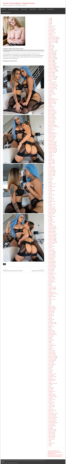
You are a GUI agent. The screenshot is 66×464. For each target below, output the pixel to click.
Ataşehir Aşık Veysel (51, 50)
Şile (49, 386)
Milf (49, 327)
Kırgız (49, 285)
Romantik (50, 367)
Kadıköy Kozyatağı (51, 239)
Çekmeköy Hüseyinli (52, 151)
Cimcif (49, 156)
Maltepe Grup (50, 310)
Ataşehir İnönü (50, 64)
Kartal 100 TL (50, 250)
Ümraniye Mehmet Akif (52, 422)
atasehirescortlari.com (58, 452)
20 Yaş (49, 22)
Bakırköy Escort (51, 106)
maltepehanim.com (58, 456)
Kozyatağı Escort (51, 292)
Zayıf (49, 444)
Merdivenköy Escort (51, 323)
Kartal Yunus (50, 276)
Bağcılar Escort (51, 98)
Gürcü (49, 205)
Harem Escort (50, 208)
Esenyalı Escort (51, 174)
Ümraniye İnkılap (51, 421)
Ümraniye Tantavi (51, 425)
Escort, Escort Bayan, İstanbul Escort (19, 3)
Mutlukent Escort (51, 331)
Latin (49, 300)
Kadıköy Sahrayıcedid (52, 242)
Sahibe (49, 372)
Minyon (49, 329)
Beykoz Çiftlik (50, 114)
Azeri (49, 95)
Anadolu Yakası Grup (52, 39)
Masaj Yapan (50, 315)
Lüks (49, 303)
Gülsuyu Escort (51, 204)
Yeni (49, 440)
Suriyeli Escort (50, 399)
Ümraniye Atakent (51, 414)
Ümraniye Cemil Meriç (52, 417)
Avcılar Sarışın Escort (52, 84)
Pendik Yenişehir (51, 364)
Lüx (49, 304)
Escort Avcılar (50, 167)
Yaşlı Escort (50, 439)
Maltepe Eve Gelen (51, 308)
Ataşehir (49, 49)
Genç (49, 193)
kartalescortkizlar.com (51, 453)
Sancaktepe (50, 375)
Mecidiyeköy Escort (51, 322)
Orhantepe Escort (51, 345)
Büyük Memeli (50, 132)
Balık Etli (49, 107)
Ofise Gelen (50, 335)
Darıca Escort (50, 159)
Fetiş (4, 264)
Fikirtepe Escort (51, 186)
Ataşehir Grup (50, 61)
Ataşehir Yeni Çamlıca (52, 76)
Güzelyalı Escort (51, 206)
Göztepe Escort (51, 201)
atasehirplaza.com (56, 450)
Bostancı (49, 128)
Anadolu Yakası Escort (13, 9)
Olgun (49, 338)
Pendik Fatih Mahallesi (52, 356)
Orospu (49, 346)
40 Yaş (49, 23)
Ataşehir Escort (51, 56)
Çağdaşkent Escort (51, 136)
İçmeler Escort (50, 213)
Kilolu (49, 284)
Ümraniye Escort (51, 418)
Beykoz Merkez (51, 121)
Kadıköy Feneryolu (51, 235)
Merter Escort (50, 326)
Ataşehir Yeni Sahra (51, 77)
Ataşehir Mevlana (51, 68)
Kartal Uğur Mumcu (51, 273)
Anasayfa (4, 9)
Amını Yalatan (50, 35)
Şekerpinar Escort (51, 379)
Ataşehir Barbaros (51, 53)
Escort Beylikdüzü (51, 170)
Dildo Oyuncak (50, 160)
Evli (49, 181)
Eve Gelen (50, 178)
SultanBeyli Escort (51, 395)
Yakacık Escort (50, 437)
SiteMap (3, 461)
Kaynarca (50, 280)
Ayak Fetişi (50, 90)
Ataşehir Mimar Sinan (52, 69)
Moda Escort (50, 330)
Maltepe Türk (50, 311)
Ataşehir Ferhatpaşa (51, 58)
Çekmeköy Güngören (52, 148)
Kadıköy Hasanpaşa (51, 238)
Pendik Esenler (51, 352)
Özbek (49, 349)
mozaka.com (50, 450)
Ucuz (49, 407)
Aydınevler (50, 91)
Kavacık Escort (51, 277)
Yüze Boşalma (50, 443)
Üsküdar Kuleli (50, 433)
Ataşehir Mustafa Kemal (52, 71)
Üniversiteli (50, 426)
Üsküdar (49, 428)
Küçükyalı (50, 295)
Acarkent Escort (51, 26)
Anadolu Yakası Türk (52, 41)
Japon (49, 223)
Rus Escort (50, 369)
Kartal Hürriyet (50, 259)
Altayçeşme (50, 31)
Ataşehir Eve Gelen (51, 57)
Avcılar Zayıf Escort (51, 87)
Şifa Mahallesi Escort (52, 383)
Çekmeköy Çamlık (51, 144)
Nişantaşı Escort (51, 333)
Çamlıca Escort (51, 137)
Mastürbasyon (50, 319)
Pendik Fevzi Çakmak (52, 357)
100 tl (49, 18)
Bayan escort (50, 109)
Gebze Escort (41, 9)
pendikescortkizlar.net (51, 454)
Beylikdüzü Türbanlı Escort (53, 126)
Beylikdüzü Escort (6, 12)
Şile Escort (50, 387)
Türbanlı (49, 403)
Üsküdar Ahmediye (51, 429)
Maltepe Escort (51, 307)
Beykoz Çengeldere (51, 113)
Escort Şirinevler (51, 171)
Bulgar (49, 130)
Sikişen (49, 384)
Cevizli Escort (50, 155)
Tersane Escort (51, 402)
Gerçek (49, 197)
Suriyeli (49, 398)
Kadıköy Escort (51, 232)
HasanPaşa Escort (51, 209)
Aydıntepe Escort (51, 94)
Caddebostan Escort (51, 133)
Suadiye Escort (51, 394)
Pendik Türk (50, 361)
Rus (49, 368)
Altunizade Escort (51, 33)
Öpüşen (49, 341)
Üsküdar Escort (51, 432)
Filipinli (49, 187)
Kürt (49, 297)
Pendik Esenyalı (51, 353)
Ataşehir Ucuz (50, 75)
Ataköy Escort (50, 46)
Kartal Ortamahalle (51, 266)
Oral (49, 342)
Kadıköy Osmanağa (51, 240)
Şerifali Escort (50, 380)
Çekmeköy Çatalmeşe (52, 145)
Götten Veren (50, 198)
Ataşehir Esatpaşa (51, 54)
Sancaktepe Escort (51, 376)
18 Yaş (49, 19)
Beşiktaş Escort (51, 110)
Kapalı (49, 247)
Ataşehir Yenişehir (51, 79)
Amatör (49, 34)
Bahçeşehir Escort (51, 103)
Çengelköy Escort (51, 152)
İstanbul (49, 220)
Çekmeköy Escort (51, 147)
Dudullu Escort (50, 163)
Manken (49, 314)
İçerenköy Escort (51, 212)
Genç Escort (50, 194)
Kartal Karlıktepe (51, 261)
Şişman (49, 390)
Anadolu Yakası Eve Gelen (53, 38)
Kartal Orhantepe (51, 265)
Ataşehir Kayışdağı (51, 65)
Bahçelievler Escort (51, 102)
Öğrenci (49, 337)
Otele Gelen (50, 348)
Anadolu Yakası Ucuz (52, 42)
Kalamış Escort (51, 243)
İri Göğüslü (50, 219)
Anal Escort (50, 45)
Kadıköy (49, 224)
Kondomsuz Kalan (51, 288)
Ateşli (49, 80)
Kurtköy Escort (50, 299)
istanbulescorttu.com (59, 454)
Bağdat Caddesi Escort (52, 99)
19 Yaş (49, 20)
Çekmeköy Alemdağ (51, 141)
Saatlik (49, 371)
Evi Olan (49, 179)
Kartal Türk (50, 270)
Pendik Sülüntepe (51, 360)
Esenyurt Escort (51, 175)
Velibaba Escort (51, 436)
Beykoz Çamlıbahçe (51, 111)
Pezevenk (50, 365)
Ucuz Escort (50, 409)
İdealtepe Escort (51, 216)
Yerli (49, 441)
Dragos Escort (50, 162)
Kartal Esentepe (51, 255)
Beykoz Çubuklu (51, 117)
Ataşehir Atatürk (51, 52)
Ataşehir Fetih (50, 60)
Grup (49, 202)
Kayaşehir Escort (51, 278)
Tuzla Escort (50, 406)
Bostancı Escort (51, 129)
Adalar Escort (50, 30)
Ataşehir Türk (50, 73)
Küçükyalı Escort (51, 296)
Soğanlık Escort (51, 391)
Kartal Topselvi (50, 269)
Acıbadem (50, 27)
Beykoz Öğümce (51, 122)
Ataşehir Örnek (51, 72)
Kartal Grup (50, 258)
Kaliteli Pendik (50, 246)
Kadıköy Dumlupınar (51, 228)
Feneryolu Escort (51, 183)
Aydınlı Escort (50, 92)
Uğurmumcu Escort (51, 410)
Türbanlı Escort (51, 405)
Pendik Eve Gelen (51, 354)
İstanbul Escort (50, 221)
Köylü (49, 291)
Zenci (49, 445)
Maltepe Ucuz (50, 312)
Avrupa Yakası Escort (52, 88)
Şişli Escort (50, 388)
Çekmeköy (50, 140)
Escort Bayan (50, 168)
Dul (49, 164)
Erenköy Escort (51, 166)
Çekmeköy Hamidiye (52, 149)
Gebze (49, 189)
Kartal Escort (24, 9)
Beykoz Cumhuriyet (51, 118)
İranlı (49, 217)
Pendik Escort (33, 9)
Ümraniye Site (50, 424)
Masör (49, 316)
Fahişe (49, 182)
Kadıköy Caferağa (51, 227)
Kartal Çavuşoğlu (51, 251)
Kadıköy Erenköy (51, 231)
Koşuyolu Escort (51, 289)
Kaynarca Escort (51, 281)
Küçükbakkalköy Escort (52, 293)
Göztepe (49, 200)
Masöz (49, 318)
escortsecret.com (50, 452)
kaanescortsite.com (51, 456)
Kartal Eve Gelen (51, 257)
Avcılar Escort (50, 9)
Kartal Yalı (50, 274)
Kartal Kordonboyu (51, 262)
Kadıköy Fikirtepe (51, 236)
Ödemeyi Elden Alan (51, 334)
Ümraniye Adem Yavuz (52, 413)
